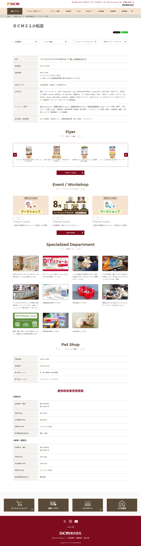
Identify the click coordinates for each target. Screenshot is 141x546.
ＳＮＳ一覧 (70, 527)
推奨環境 (79, 538)
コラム (79, 11)
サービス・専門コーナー (34, 11)
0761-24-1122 (45, 366)
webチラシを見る (70, 173)
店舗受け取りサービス (61, 106)
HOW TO (89, 11)
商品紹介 (68, 11)
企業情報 (124, 11)
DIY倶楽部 (101, 11)
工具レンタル (50, 109)
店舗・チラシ (15, 11)
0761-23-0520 (45, 66)
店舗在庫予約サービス (78, 106)
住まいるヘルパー (46, 106)
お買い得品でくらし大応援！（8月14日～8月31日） (57, 160)
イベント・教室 (54, 11)
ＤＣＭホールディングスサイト (81, 2)
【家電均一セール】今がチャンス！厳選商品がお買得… (84, 160)
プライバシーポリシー (58, 538)
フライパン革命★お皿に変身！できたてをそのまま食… (29, 160)
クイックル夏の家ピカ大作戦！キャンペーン (112, 160)
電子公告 (86, 538)
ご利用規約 (70, 538)
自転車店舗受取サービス (95, 106)
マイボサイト (99, 2)
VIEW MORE (70, 233)
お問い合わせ (127, 2)
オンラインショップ (113, 2)
